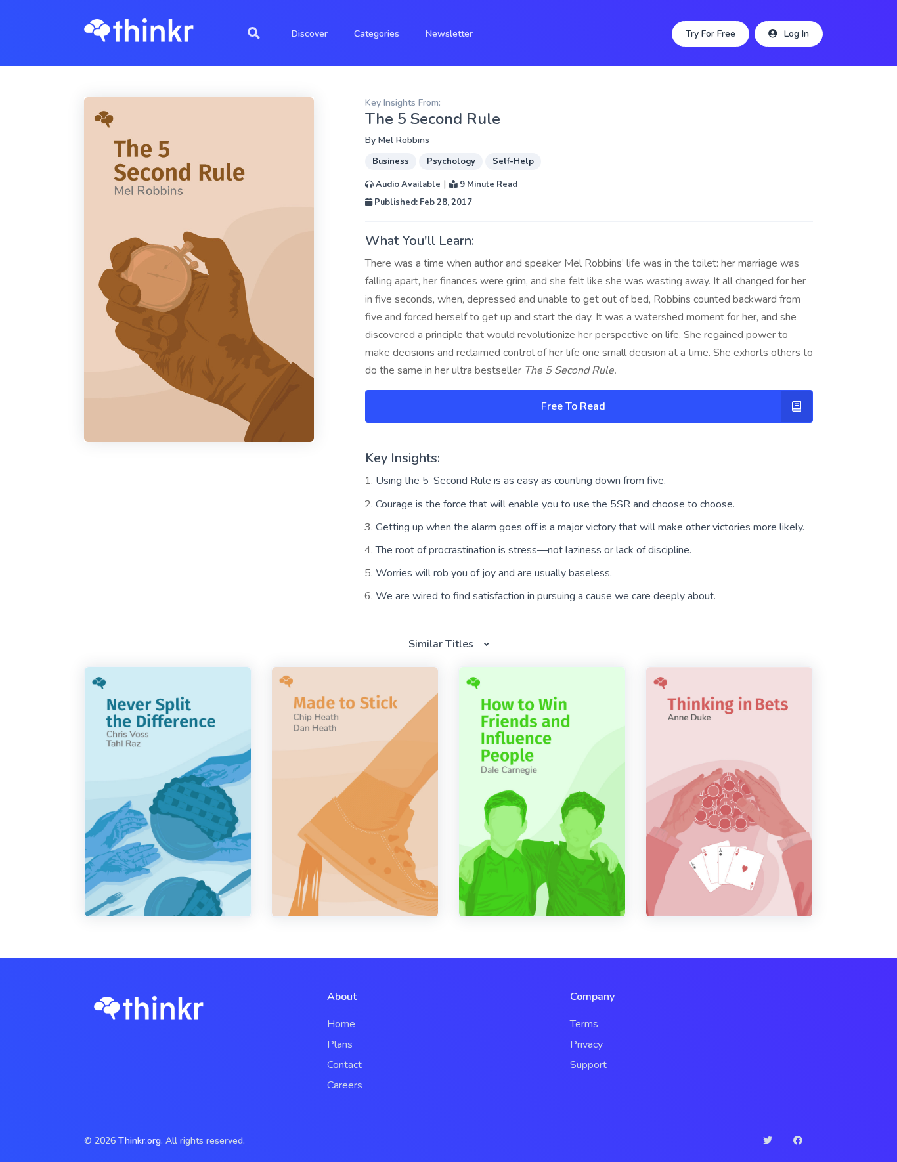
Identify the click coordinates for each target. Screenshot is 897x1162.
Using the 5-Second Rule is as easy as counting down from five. (521, 480)
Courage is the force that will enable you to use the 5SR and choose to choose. (555, 504)
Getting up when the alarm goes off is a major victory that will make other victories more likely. (590, 527)
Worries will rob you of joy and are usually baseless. (494, 573)
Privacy (586, 1044)
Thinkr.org (139, 1140)
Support (588, 1065)
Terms (584, 1024)
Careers (344, 1085)
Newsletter (449, 34)
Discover (310, 34)
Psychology (451, 161)
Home (341, 1024)
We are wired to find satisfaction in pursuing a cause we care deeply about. (546, 596)
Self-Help (513, 161)
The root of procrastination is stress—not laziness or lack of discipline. (533, 550)
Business (390, 161)
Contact (344, 1065)
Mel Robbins (403, 140)
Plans (340, 1044)
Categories (376, 34)
